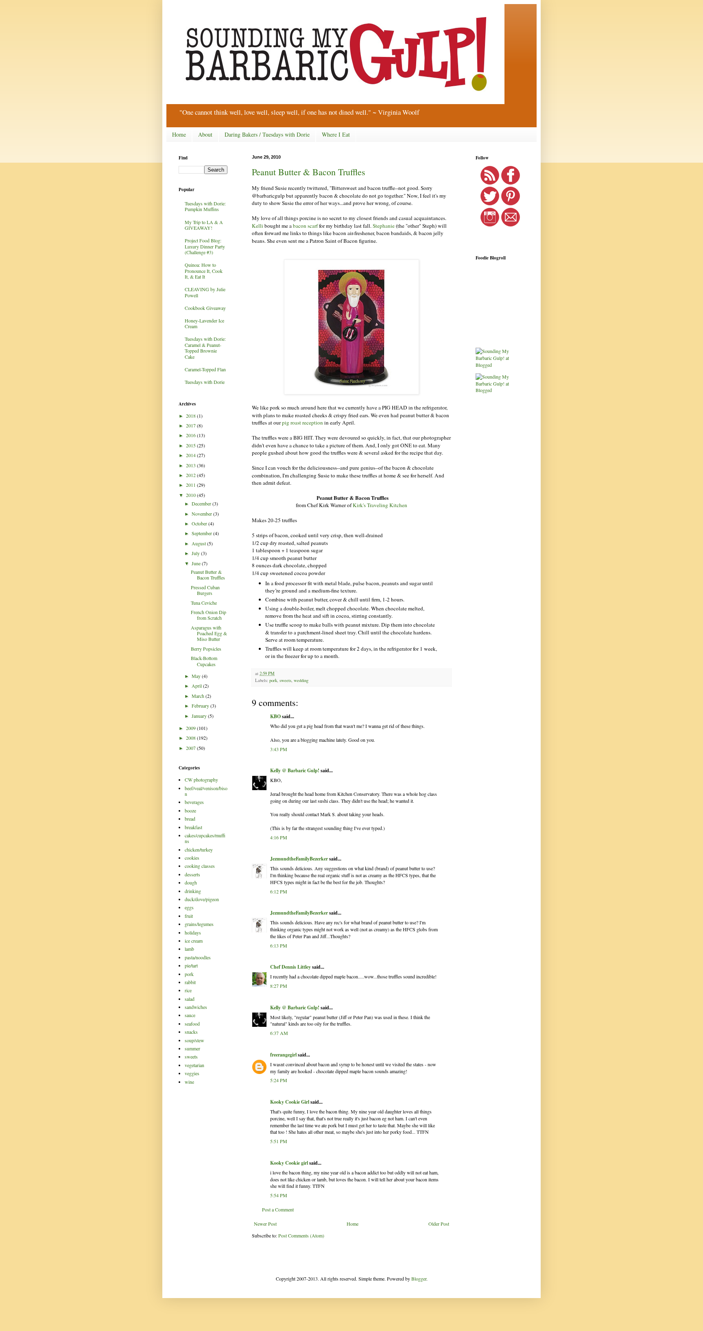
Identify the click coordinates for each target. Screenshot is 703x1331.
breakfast (193, 827)
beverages (194, 802)
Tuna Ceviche (204, 602)
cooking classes (200, 866)
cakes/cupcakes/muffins (205, 838)
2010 (191, 495)
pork (273, 680)
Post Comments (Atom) (301, 1235)
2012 (191, 475)
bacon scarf (305, 225)
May (197, 676)
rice (188, 990)
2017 (191, 425)
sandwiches (196, 1007)
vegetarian (194, 1065)
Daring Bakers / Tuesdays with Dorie (267, 134)
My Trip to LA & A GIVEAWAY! (204, 225)
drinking (193, 891)
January (200, 715)
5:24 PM (278, 1080)
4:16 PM (278, 837)
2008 (191, 737)
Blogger (418, 1278)
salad (189, 999)
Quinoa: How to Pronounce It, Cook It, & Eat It (204, 270)
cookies (192, 857)
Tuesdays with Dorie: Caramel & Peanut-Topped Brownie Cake (205, 347)
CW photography (201, 779)
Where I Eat (336, 134)
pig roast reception (302, 422)
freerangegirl (283, 1054)
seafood (192, 1023)
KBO (275, 716)
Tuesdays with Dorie (205, 382)
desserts (192, 874)
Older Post (438, 1223)
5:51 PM (278, 1141)
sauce (190, 1015)
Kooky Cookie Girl (289, 1101)
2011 (191, 484)
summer (192, 1048)
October (200, 523)
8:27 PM (278, 985)
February (201, 705)
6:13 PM (278, 945)
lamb (189, 948)
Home (179, 134)
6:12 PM (278, 891)
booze (190, 810)
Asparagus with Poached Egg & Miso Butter (209, 633)
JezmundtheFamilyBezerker (299, 858)
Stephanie (384, 225)
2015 (191, 445)
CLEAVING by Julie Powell (205, 292)
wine (189, 1081)
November (202, 513)
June (197, 563)
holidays (193, 932)
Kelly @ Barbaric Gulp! (294, 770)
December (202, 503)
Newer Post (265, 1223)
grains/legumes (199, 924)
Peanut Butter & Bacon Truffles (308, 172)
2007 (191, 748)
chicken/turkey (199, 849)
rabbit (190, 982)
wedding (301, 680)
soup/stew (194, 1040)
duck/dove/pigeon (202, 899)
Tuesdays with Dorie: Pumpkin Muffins (205, 206)
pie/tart (191, 965)
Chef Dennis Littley (290, 966)
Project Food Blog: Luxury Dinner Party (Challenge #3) (205, 246)
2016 (191, 435)
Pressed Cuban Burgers (205, 590)
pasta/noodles (198, 957)
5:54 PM (278, 1195)
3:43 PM (278, 749)
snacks (191, 1031)
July (196, 553)
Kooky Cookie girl (289, 1162)
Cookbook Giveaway (205, 308)
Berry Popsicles (206, 648)
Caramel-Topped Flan (205, 369)
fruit (189, 916)
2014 (191, 455)
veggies (192, 1073)
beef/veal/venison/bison (206, 791)
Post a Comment (278, 1209)
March (198, 696)
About (205, 134)
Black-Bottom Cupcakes (204, 661)
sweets (285, 680)
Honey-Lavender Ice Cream (204, 323)
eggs (189, 907)
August (199, 543)
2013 (191, 465)
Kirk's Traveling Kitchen (380, 505)
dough (191, 882)
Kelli (257, 225)
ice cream (194, 940)
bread (190, 818)
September (202, 533)
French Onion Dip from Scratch (208, 615)
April (197, 685)
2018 (191, 415)
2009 (191, 728)
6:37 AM (279, 1033)
